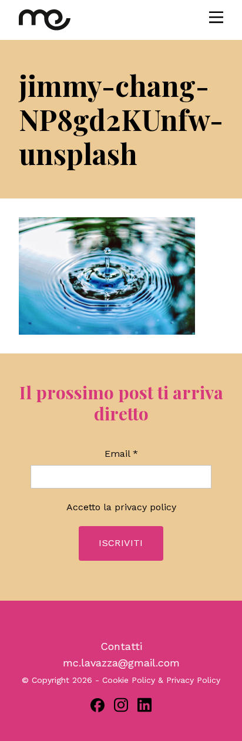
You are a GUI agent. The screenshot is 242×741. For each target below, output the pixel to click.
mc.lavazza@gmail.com (121, 662)
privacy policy (145, 507)
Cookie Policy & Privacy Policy (161, 680)
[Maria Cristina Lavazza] (44, 20)
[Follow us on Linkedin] (144, 705)
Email (121, 453)
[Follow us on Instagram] (121, 705)
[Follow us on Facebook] (97, 705)
